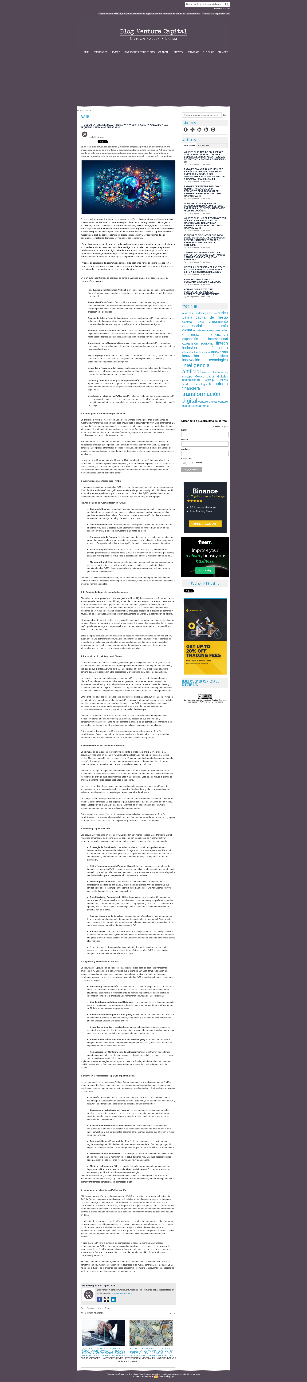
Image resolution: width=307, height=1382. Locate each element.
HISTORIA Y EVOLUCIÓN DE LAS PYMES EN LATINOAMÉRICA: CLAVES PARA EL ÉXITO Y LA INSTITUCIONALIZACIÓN (204, 269)
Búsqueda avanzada (222, 8)
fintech (222, 343)
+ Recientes (189, 146)
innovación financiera (205, 356)
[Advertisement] (153, 78)
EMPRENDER (101, 52)
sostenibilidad (191, 379)
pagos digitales (217, 376)
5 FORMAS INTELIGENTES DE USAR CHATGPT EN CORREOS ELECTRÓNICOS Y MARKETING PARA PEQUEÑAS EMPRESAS (204, 256)
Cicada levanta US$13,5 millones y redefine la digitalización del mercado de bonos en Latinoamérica (105, 13)
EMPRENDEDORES (90, 1358)
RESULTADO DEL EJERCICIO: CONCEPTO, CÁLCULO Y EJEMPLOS (202, 280)
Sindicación (163, 1376)
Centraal (187, 321)
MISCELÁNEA (148, 1358)
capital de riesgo (211, 317)
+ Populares (204, 145)
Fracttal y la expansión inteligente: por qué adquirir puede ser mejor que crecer (198, 13)
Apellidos (185, 449)
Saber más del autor (123, 1293)
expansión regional (197, 343)
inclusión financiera (205, 348)
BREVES (178, 52)
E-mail (185, 430)
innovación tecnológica (205, 360)
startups (187, 384)
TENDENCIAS (147, 52)
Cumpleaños (187, 458)
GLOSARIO (208, 52)
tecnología (201, 384)
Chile (201, 321)
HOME (85, 52)
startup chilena (216, 379)
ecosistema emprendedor (210, 330)
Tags (172, 1376)
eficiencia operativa (205, 334)
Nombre (184, 440)
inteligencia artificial (196, 368)
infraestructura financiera (196, 352)
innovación (219, 352)
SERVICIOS (193, 52)
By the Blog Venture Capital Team (98, 1285)
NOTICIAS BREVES (166, 1358)
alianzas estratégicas (197, 313)
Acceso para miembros (143, 1376)
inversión (206, 372)
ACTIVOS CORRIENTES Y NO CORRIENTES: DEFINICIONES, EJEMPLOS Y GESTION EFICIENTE (201, 291)
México (199, 376)
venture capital (207, 401)
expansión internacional (205, 339)
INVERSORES (131, 52)
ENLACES (223, 52)
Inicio (79, 110)
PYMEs (116, 52)
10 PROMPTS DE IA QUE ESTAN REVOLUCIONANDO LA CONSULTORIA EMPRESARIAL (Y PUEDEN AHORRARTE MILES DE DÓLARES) (204, 207)
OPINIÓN (163, 52)
